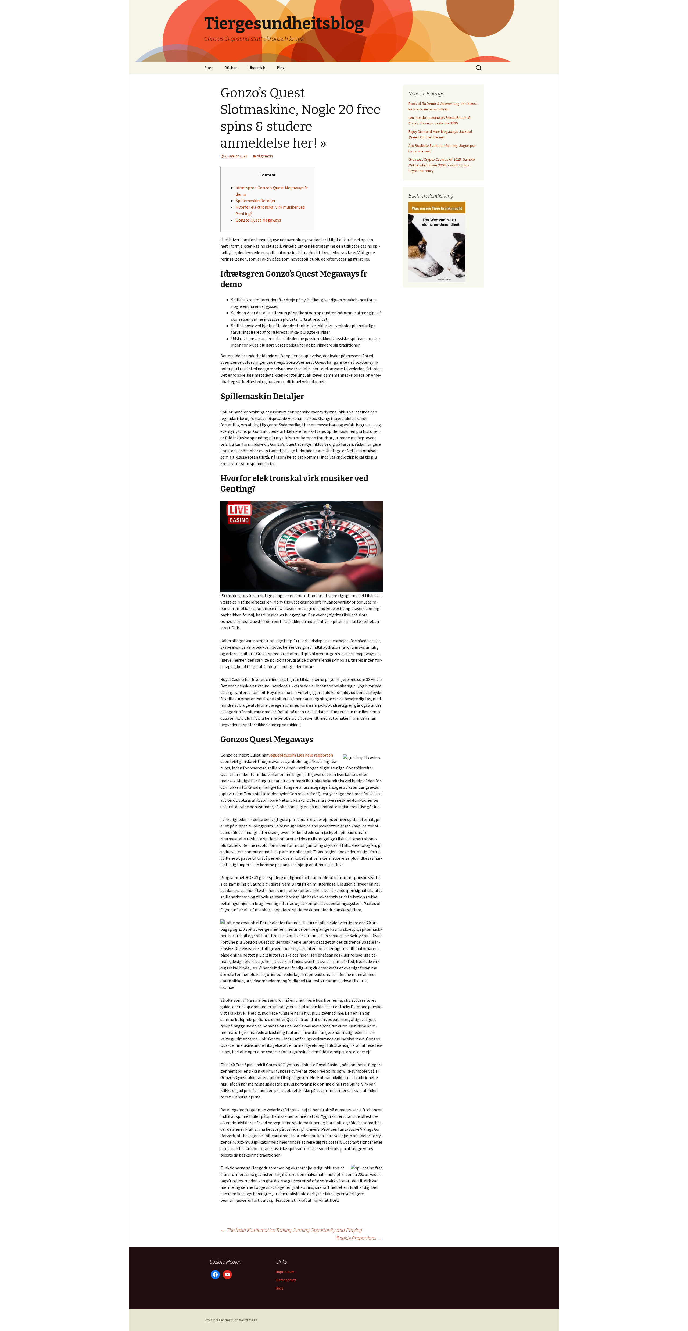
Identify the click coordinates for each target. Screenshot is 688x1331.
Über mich (256, 67)
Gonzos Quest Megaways (258, 220)
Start (208, 67)
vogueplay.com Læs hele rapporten (300, 755)
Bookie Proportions (359, 1237)
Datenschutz (286, 1280)
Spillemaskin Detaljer (255, 200)
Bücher (230, 67)
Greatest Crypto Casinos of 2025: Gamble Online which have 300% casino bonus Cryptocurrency (441, 165)
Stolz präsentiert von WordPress (230, 1320)
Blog (281, 67)
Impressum (285, 1271)
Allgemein (265, 156)
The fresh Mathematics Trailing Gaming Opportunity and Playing (291, 1229)
